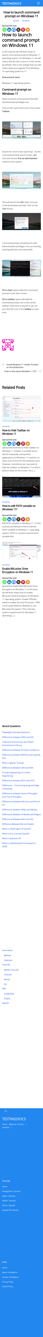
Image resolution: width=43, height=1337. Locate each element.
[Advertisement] (21, 651)
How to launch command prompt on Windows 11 (21, 14)
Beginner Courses (16, 1124)
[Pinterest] (23, 30)
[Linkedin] (9, 30)
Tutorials (6, 964)
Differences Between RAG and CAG (17, 819)
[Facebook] (14, 30)
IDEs (4, 988)
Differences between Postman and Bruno (20, 750)
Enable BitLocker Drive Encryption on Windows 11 (17, 570)
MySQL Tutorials (11, 970)
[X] (18, 30)
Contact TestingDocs (10, 1277)
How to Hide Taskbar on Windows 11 (16, 432)
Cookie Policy (7, 1286)
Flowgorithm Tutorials (11, 1191)
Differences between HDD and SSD (18, 737)
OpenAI (5, 1003)
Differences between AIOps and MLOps (19, 809)
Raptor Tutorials (8, 1196)
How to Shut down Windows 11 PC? (20, 371)
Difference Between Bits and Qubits (18, 824)
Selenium (8, 960)
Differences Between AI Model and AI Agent (21, 814)
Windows (26, 20)
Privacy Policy (7, 1282)
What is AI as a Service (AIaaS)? (15, 833)
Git (5, 984)
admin (16, 21)
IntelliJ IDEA (9, 993)
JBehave (7, 955)
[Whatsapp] (4, 30)
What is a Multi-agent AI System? (16, 828)
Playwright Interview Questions (16, 732)
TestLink (7, 974)
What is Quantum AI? (11, 838)
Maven (7, 979)
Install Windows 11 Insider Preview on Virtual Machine (22, 366)
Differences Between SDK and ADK (17, 767)
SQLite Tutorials (8, 1205)
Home (4, 1124)
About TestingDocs (9, 1272)
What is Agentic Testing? (13, 763)
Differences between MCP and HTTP (18, 780)
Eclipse (7, 998)
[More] (28, 30)
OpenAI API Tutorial (10, 1210)
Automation (7, 950)
